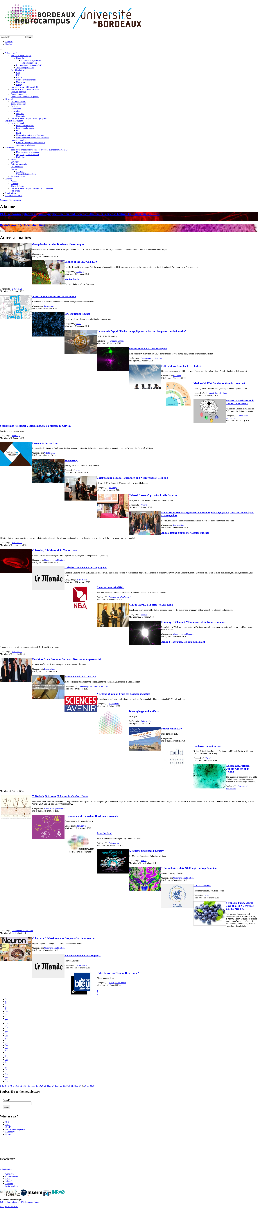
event (78, 323)
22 (6, 1040)
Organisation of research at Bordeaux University (91, 816)
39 (6, 1081)
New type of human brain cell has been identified (123, 693)
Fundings (113, 341)
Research (9, 99)
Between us (17, 289)
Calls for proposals (19, 164)
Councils (20, 58)
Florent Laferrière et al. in (240, 402)
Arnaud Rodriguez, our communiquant (183, 641)
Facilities (14, 106)
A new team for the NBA (110, 587)
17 (6, 1028)
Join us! (14, 169)
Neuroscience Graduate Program (30, 135)
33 (6, 1067)
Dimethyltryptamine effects (144, 711)
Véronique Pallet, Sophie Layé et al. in (240, 905)
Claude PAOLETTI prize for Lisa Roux (151, 604)
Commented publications (151, 358)
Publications (16, 109)
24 (6, 1045)
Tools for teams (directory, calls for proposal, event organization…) (39, 150)
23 (6, 1043)
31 (6, 1062)
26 (6, 1050)
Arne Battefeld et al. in (148, 348)
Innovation (15, 111)
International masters (25, 125)
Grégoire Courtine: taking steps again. (85, 567)
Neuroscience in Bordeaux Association (32, 138)
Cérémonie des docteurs (45, 443)
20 (6, 1035)
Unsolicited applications (26, 174)
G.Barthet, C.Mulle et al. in (55, 550)
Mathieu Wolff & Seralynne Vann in (219, 383)
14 (6, 1021)
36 (6, 1074)
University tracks (18, 123)
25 (6, 1047)
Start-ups (20, 113)
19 (6, 1033)
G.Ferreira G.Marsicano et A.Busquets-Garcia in (63, 938)
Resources (9, 147)
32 (6, 1064)
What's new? (49, 453)
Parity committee (18, 176)
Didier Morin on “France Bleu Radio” (118, 973)
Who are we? (11, 53)
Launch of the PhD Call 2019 (80, 261)
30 (6, 1059)
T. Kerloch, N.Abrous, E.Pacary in (60, 796)
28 (6, 1055)
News (13, 159)
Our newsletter (17, 166)
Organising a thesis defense (27, 154)
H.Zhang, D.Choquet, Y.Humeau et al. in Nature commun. (193, 622)
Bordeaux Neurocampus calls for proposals (29, 118)
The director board (29, 63)
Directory (15, 162)
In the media (81, 580)
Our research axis (18, 101)
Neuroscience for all (13, 195)
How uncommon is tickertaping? (82, 955)
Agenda (8, 179)
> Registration (6, 1169)
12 (6, 1016)
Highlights (20, 157)
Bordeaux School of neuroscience (25, 89)
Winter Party (71, 279)
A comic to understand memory (146, 850)
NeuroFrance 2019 (171, 728)
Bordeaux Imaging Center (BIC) (24, 87)
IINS (18, 72)
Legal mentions (11, 1186)
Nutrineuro (20, 82)
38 (6, 1079)
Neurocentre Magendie (26, 80)
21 (6, 1038)
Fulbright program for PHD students (181, 366)
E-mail (6, 1100)
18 (6, 1030)
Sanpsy (19, 84)
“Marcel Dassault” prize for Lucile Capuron (153, 495)
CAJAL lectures (202, 885)
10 (6, 1011)
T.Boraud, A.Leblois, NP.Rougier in (189, 868)
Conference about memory (208, 746)
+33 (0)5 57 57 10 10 (9, 1206)
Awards (144, 505)
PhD (18, 130)
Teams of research (18, 104)
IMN (18, 75)
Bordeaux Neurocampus (21, 55)
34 (6, 1069)
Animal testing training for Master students (185, 532)
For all (208, 758)
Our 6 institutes (17, 70)
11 (6, 1014)
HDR (18, 133)
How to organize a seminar (27, 152)
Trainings (80, 271)
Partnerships (178, 525)
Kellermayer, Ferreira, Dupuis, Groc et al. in (238, 768)
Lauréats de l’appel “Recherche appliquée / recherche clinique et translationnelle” (141, 331)
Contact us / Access (19, 94)
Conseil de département (31, 60)
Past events (15, 191)
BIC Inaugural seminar (77, 313)
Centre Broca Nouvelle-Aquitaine (25, 96)
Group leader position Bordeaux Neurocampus (58, 244)
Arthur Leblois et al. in (80, 676)
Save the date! (104, 833)
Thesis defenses (17, 186)
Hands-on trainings (19, 140)
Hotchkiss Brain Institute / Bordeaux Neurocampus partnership (67, 659)
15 (6, 1023)
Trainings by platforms (25, 145)
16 (6, 1026)
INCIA (19, 77)
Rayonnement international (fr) (29, 65)
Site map (9, 1183)
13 (6, 1018)
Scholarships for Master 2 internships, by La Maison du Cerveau (35, 425)
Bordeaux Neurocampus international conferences (32, 188)
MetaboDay (71, 460)
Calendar (14, 183)
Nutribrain (20, 116)
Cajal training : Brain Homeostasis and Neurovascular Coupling (132, 477)
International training (14, 121)
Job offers (20, 171)
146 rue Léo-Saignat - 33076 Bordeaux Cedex (19, 1202)
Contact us (9, 1174)
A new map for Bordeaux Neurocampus (54, 296)
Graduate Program (18, 92)
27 (6, 1052)
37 (6, 1076)
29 (6, 1057)
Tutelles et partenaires (25, 68)
